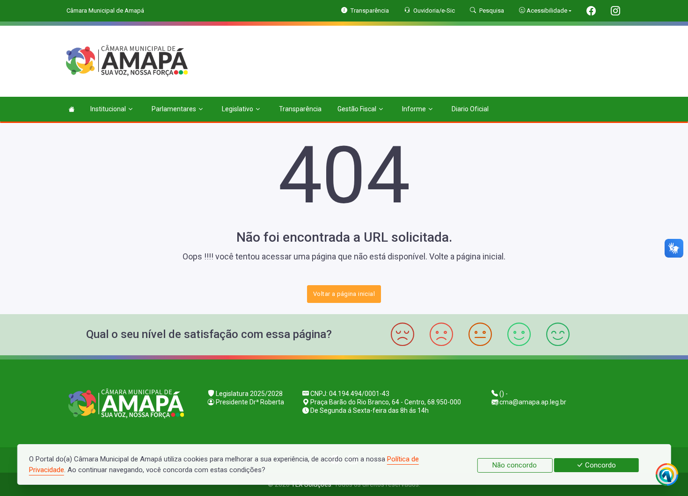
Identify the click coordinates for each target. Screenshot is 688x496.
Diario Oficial (470, 109)
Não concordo (514, 465)
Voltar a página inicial (344, 293)
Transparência (300, 109)
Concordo (599, 465)
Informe (414, 109)
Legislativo (237, 109)
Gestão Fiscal (356, 109)
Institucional (108, 109)
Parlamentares (174, 109)
